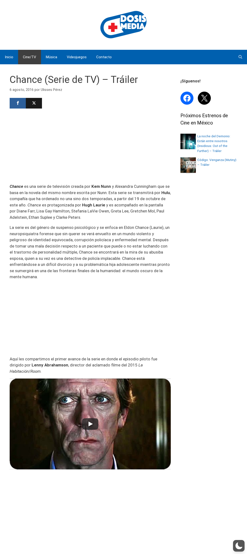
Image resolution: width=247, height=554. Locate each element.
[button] (239, 546)
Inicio (9, 57)
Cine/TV (29, 57)
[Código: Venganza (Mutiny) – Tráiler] (188, 171)
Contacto (104, 57)
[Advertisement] (90, 145)
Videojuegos (77, 57)
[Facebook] (18, 103)
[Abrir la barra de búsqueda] (240, 57)
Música (51, 57)
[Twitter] (34, 103)
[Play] (90, 424)
